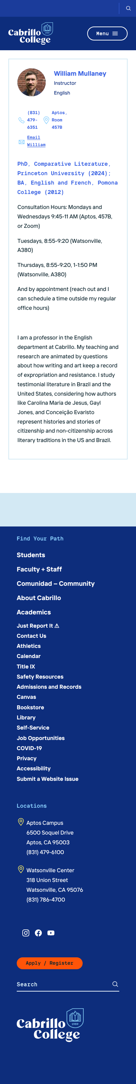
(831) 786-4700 (46, 899)
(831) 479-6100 (45, 851)
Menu (102, 33)
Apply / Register (50, 963)
